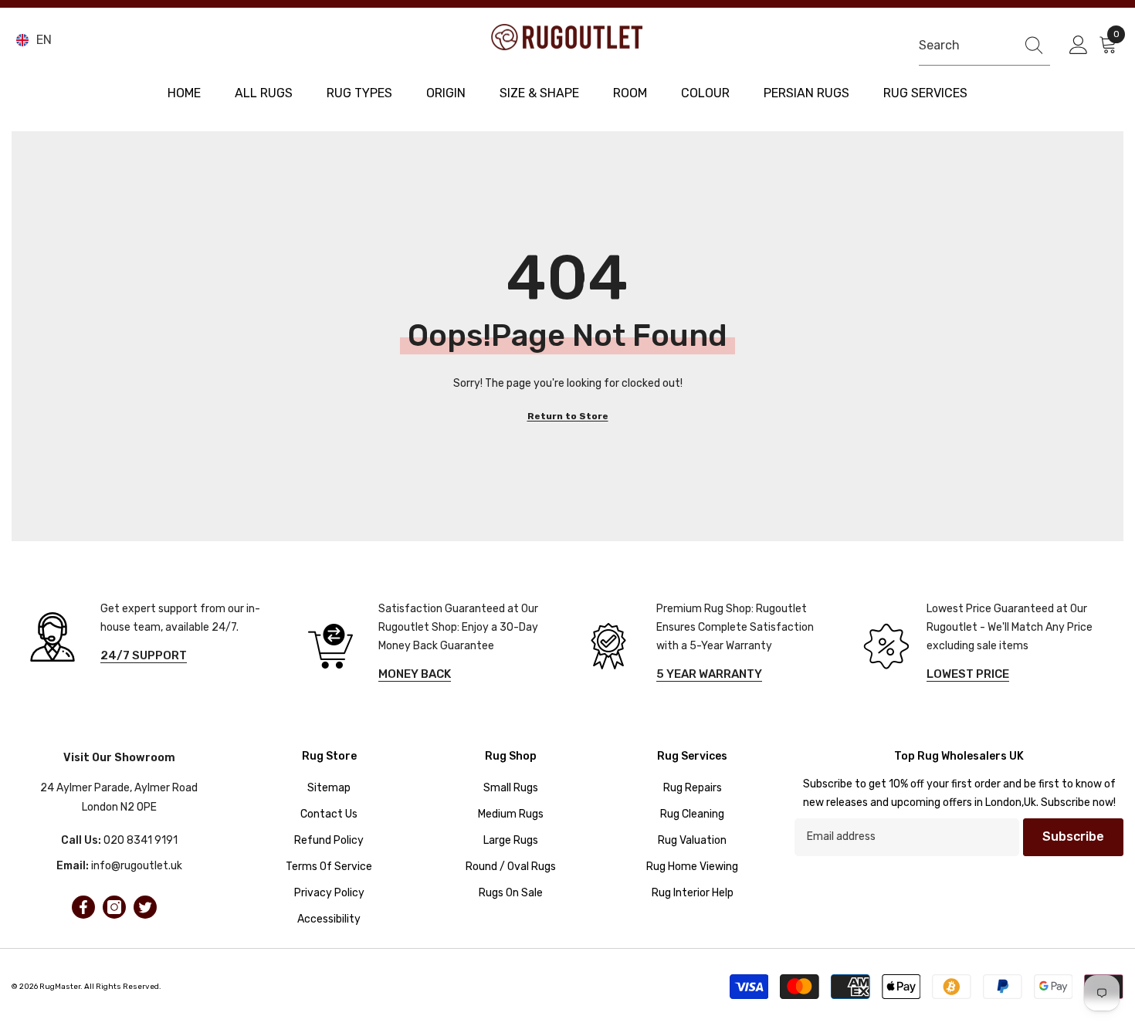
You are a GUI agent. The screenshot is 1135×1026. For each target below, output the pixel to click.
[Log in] (1078, 45)
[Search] (984, 45)
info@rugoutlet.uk (136, 865)
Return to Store (567, 416)
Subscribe (1073, 836)
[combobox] (963, 45)
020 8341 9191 (140, 840)
